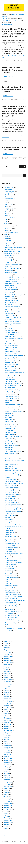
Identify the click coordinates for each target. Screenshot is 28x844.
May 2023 (6, 715)
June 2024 (6, 690)
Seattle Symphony (10, 496)
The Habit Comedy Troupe (12, 558)
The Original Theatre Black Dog (13, 562)
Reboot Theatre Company (12, 459)
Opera (6, 212)
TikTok (10, 20)
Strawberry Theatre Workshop (13, 526)
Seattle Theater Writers (15, 60)
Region (5, 234)
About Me (4, 18)
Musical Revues (9, 208)
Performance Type (9, 187)
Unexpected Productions (11, 598)
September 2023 (8, 707)
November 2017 (8, 805)
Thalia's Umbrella (10, 545)
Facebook (16, 20)
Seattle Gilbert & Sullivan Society (14, 483)
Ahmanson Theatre (10, 261)
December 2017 (8, 803)
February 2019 (7, 777)
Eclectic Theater (9, 334)
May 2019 (6, 771)
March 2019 (7, 775)
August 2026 (7, 641)
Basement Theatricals (11, 289)
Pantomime (8, 213)
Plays (11, 99)
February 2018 (7, 800)
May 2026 (6, 647)
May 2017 (6, 815)
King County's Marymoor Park (13, 385)
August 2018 (7, 788)
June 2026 (6, 645)
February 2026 (7, 653)
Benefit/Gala (8, 189)
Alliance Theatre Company (12, 268)
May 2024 (6, 692)
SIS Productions (9, 517)
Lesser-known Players (11, 394)
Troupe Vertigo (9, 587)
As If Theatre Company (11, 279)
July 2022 (6, 734)
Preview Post (8, 228)
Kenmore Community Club (12, 381)
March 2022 (7, 741)
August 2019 (7, 766)
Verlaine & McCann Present (12, 611)
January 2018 (7, 801)
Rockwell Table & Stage (11, 468)
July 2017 (6, 811)
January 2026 (7, 654)
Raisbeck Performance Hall (12, 455)
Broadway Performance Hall (12, 306)
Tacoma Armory (9, 530)
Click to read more (8, 76)
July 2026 (6, 643)
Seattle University (10, 500)
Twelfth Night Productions (12, 594)
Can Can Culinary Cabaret (12, 311)
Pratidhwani (8, 449)
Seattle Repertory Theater (19, 99)
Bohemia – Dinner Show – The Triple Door (14, 148)
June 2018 (6, 792)
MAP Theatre (8, 408)
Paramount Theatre (18, 80)
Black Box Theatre (10, 296)
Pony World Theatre (10, 443)
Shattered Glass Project (11, 506)
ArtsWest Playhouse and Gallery (13, 278)
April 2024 (6, 694)
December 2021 (8, 747)
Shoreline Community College (13, 508)
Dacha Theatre (9, 328)
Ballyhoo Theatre (9, 285)
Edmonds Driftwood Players (12, 336)
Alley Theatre (8, 266)
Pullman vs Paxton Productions (13, 451)
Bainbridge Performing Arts (12, 283)
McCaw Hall (8, 413)
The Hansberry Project (11, 560)
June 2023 (6, 713)
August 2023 (7, 709)
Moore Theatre (9, 419)
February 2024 (7, 698)
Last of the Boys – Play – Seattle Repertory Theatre (13, 89)
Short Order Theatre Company (13, 509)
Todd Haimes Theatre (11, 585)
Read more (5, 836)
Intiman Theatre (9, 366)
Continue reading (11, 55)
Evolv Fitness (8, 340)
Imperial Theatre (9, 362)
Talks (6, 219)
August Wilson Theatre (11, 281)
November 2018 (8, 783)
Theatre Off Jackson (10, 574)
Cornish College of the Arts (12, 323)
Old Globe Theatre (10, 430)
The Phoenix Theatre (11, 564)
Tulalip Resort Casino (11, 590)
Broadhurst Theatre (10, 302)
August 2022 (7, 732)
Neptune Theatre (9, 421)
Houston (7, 236)
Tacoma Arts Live (9, 532)
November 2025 (8, 658)
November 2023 (8, 703)
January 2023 (7, 722)
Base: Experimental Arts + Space (14, 287)
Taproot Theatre (9, 540)
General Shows (5, 158)
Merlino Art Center (10, 415)
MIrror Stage (8, 417)
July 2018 (6, 790)
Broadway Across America (12, 304)
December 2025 (8, 656)
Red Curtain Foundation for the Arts (14, 460)
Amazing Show (9, 270)
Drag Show (8, 200)
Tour (6, 221)
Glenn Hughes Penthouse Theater (14, 355)
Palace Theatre (9, 438)
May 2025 (6, 669)
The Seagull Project (10, 566)
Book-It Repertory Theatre (12, 300)
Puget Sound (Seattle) (18, 14)
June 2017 (6, 813)
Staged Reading (9, 217)
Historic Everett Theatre (11, 360)
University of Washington (12, 604)
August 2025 (7, 664)
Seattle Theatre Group (11, 498)
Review (7, 230)
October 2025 (7, 660)
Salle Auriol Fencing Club (12, 472)
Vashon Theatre (9, 609)
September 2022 (8, 730)
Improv (7, 206)
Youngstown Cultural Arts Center (14, 628)
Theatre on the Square (11, 575)
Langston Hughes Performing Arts (14, 391)
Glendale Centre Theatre (11, 353)
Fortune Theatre (9, 343)
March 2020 (7, 752)
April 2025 (6, 671)
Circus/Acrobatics (10, 193)
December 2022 (8, 724)
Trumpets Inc (8, 589)
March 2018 (7, 798)
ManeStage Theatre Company (13, 404)
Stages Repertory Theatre (12, 524)
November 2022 (8, 726)
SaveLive (7, 477)
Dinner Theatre (22, 157)
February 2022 (7, 743)
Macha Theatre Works (11, 400)
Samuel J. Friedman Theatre (12, 475)
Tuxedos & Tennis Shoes (11, 592)
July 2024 (6, 688)
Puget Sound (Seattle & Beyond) (13, 247)
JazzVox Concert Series (11, 370)
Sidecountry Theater (10, 515)
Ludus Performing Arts (11, 398)
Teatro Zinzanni (9, 541)
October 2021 (7, 751)
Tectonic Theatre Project (12, 543)
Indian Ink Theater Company (13, 364)
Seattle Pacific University (12, 491)
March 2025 (7, 673)
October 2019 (7, 762)
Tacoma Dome (9, 534)
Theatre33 (7, 581)
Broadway (9, 244)
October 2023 (7, 705)
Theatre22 (7, 579)
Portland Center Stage (11, 447)
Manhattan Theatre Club (11, 406)
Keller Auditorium (10, 379)
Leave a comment (6, 100)
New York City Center (11, 425)
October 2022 (7, 728)
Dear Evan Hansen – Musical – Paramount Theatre (12, 70)
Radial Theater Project (11, 453)
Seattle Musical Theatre (11, 487)
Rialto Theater (9, 466)
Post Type (6, 223)
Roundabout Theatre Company (13, 470)
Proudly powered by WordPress (18, 841)
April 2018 (6, 796)
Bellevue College (9, 291)
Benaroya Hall (9, 293)
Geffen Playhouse (9, 349)
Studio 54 (7, 528)
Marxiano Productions (14, 158)
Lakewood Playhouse (10, 389)
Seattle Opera (8, 489)
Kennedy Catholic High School (13, 383)
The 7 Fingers (9, 549)
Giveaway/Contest (10, 225)
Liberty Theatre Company (12, 396)
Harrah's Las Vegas (10, 357)
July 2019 (6, 768)
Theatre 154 (8, 572)
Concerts (7, 196)
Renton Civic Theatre (11, 464)
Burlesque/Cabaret (14, 157)
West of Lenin (8, 619)
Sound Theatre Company (11, 523)
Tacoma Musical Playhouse (12, 538)
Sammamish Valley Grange (12, 474)
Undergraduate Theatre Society (13, 596)
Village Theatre (9, 613)
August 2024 (7, 686)
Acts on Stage (8, 259)
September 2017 (8, 809)
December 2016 (8, 820)
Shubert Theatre (9, 513)
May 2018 (6, 794)
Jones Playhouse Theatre (11, 376)
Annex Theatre (9, 274)
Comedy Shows (9, 195)
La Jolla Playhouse (10, 387)
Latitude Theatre (9, 393)
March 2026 (7, 651)
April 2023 (6, 717)
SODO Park (8, 521)
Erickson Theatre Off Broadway (13, 338)
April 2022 (6, 739)
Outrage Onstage (9, 434)
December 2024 (8, 679)
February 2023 (7, 720)
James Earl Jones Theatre (12, 368)
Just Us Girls (8, 377)
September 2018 (8, 786)
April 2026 (6, 649)
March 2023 (7, 718)
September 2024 (8, 685)
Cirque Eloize (8, 319)
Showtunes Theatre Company (13, 511)
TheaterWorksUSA (10, 570)
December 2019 (8, 758)
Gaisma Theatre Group (11, 347)
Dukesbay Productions (11, 332)
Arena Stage (8, 276)
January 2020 (7, 756)
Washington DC (9, 249)
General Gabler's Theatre (12, 351)
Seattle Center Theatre (11, 479)
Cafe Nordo (8, 310)
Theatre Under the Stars (11, 577)
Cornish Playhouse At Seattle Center (15, 325)
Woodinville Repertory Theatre (13, 621)
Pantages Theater (9, 440)
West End (8, 240)
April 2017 (6, 817)
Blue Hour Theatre (10, 298)
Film (6, 202)
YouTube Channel (7, 24)
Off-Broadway (10, 245)
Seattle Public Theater (11, 492)
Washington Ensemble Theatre (13, 615)
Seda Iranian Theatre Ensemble (13, 504)
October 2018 (7, 784)
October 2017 (7, 807)
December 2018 (8, 781)
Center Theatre (9, 313)
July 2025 (6, 666)
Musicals (12, 80)
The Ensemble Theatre (11, 551)
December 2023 (8, 702)
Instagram (5, 20)
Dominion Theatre (10, 330)
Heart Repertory (9, 359)
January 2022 (7, 745)
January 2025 (7, 677)
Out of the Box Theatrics (11, 432)
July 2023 (6, 711)
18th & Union (8, 257)
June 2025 (6, 668)
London (7, 238)
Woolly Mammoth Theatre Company (15, 624)
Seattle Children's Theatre (12, 481)
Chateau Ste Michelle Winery (13, 317)
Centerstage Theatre (10, 315)
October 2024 (7, 683)
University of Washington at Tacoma (15, 606)
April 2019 (6, 773)
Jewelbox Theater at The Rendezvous (15, 372)
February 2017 (7, 818)
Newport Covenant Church (12, 426)
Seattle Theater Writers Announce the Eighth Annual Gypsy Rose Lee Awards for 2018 (14, 32)
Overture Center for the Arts (12, 436)
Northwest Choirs (10, 428)
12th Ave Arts (8, 255)
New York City (6, 16)
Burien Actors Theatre (11, 308)
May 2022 (6, 737)
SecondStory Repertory (11, 502)
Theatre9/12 (8, 583)
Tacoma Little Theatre (11, 536)
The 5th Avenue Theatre (11, 547)
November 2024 (8, 681)
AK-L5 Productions (10, 262)
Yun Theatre (8, 630)
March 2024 (7, 696)
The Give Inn (8, 557)
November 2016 (8, 822)
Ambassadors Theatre (11, 272)
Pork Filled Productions (11, 445)
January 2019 (7, 779)
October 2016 (7, 824)
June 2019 (6, 769)
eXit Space (8, 342)
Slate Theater (8, 519)
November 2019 (8, 760)
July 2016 (6, 826)
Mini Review (8, 227)
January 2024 (7, 700)
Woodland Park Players (11, 623)
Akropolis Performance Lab (12, 264)
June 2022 (6, 735)
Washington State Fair (11, 617)
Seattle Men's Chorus (10, 485)
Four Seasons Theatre (11, 345)
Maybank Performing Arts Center (14, 411)
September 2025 (8, 662)
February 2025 (7, 675)
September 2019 (8, 764)
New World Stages (10, 423)
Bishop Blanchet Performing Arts (14, 294)
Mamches (7, 402)
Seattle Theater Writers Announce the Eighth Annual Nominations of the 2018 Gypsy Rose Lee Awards (14, 111)
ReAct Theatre (9, 457)
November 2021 (8, 749)
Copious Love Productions (12, 321)
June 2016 (6, 828)
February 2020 (7, 754)
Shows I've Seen (5, 841)
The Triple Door (9, 568)
